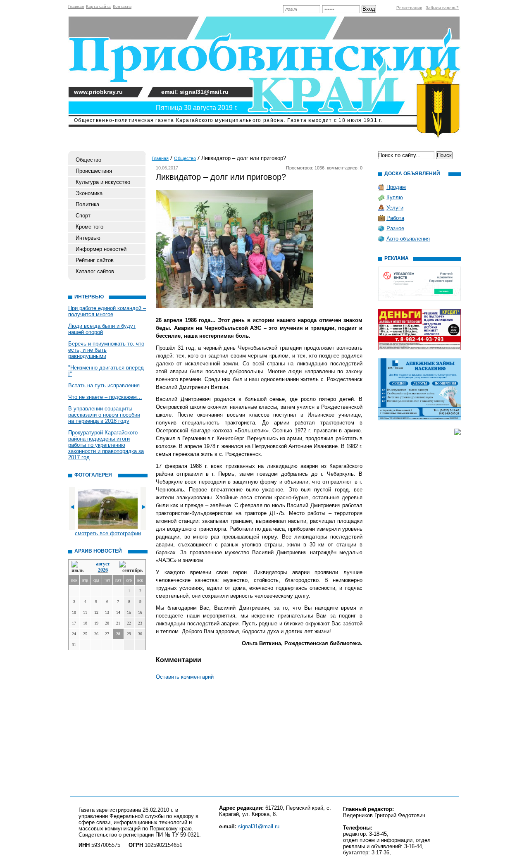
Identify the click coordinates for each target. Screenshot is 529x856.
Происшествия (94, 171)
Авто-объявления (408, 239)
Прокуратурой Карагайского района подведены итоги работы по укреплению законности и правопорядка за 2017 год (106, 444)
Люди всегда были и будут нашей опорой (102, 329)
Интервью (88, 238)
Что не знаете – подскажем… (105, 397)
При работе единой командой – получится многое (107, 311)
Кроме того (89, 227)
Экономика (89, 193)
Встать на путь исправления (104, 385)
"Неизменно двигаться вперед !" (106, 371)
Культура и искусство (103, 182)
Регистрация (409, 7)
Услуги (394, 208)
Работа (395, 218)
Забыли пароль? (442, 7)
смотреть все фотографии (108, 533)
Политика (87, 204)
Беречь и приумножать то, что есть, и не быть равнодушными (106, 350)
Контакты (122, 6)
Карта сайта (98, 6)
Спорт (83, 215)
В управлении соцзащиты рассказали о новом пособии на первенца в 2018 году (104, 414)
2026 (103, 570)
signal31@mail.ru (258, 826)
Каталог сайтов (95, 271)
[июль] (78, 567)
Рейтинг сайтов (95, 260)
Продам (396, 187)
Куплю (394, 197)
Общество (88, 160)
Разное (395, 228)
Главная (76, 6)
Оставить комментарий (185, 677)
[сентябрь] (131, 567)
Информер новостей (101, 249)
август (103, 564)
